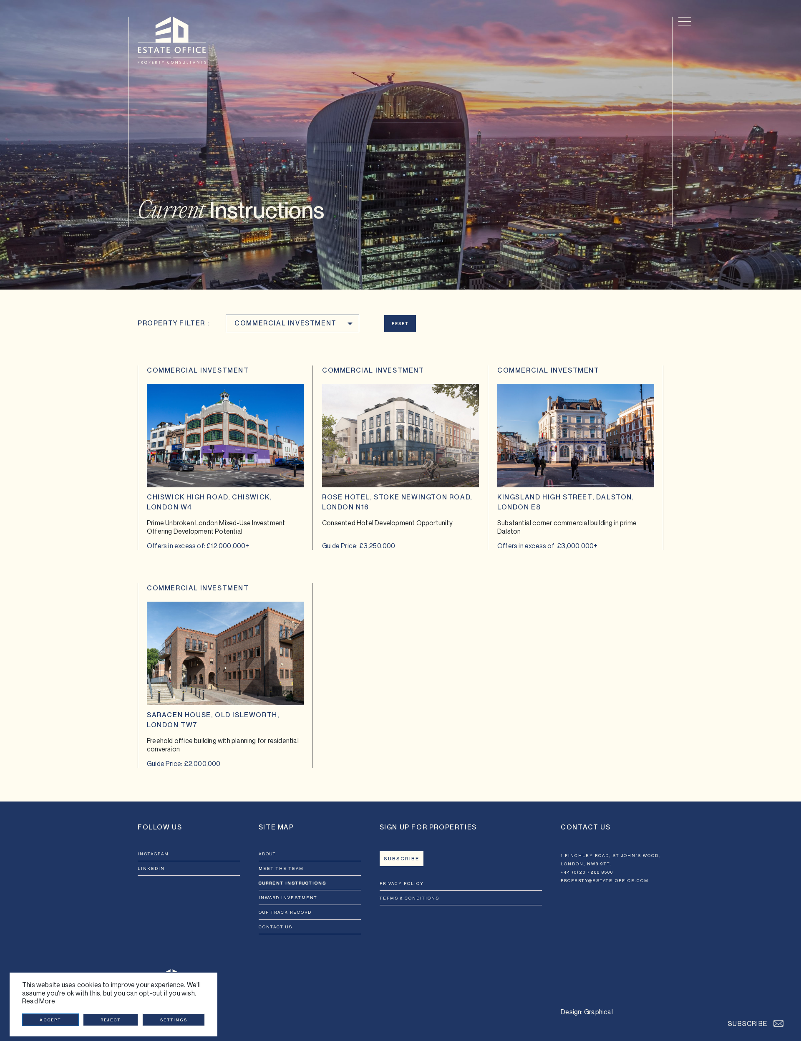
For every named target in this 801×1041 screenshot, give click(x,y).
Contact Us (275, 926)
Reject (111, 1019)
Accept (50, 1019)
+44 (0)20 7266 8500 (587, 872)
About (267, 853)
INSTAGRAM (153, 853)
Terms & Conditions (409, 897)
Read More (38, 1001)
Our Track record (285, 912)
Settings (173, 1019)
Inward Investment (288, 897)
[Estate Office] (172, 40)
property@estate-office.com (605, 880)
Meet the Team (281, 868)
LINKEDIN (151, 868)
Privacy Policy (402, 883)
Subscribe (401, 859)
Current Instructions (292, 882)
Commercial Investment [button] (285, 323)
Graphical (598, 1012)
